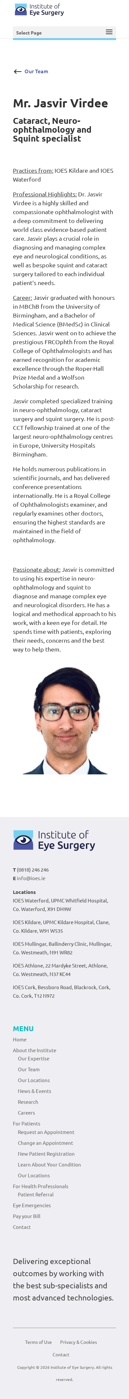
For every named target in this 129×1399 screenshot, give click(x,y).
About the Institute (34, 1050)
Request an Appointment (46, 1132)
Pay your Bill (26, 1216)
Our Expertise (33, 1058)
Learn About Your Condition (49, 1164)
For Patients (26, 1123)
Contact (22, 1227)
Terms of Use (38, 1342)
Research (28, 1102)
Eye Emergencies (32, 1205)
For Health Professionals (40, 1186)
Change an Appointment (45, 1143)
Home (19, 1039)
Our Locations (34, 1080)
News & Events (34, 1091)
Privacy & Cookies (78, 1342)
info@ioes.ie (31, 878)
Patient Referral (36, 1194)
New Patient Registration (46, 1153)
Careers (26, 1112)
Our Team (36, 71)
